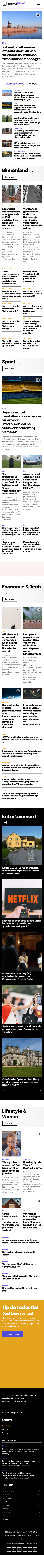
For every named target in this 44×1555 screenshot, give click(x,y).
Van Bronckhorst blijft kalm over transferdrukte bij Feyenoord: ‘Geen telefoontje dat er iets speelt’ (18, 1475)
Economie (6, 702)
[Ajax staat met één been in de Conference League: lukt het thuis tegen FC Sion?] (32, 461)
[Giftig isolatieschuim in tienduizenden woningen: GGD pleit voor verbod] (7, 143)
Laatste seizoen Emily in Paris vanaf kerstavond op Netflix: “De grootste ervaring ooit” (21, 924)
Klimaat (5, 43)
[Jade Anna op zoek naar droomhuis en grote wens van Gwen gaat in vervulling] (22, 1004)
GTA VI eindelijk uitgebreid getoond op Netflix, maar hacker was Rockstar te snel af (10, 642)
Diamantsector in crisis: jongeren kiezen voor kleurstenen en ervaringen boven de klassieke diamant (11, 716)
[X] (30, 1549)
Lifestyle (5, 1159)
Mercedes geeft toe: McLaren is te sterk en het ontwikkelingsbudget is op (32, 546)
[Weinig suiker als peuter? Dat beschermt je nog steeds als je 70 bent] (11, 1143)
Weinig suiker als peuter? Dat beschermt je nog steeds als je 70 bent (11, 1168)
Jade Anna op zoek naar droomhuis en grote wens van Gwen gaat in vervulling (21, 1029)
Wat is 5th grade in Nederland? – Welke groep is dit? (11, 343)
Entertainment (19, 151)
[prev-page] (4, 1091)
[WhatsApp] (35, 1549)
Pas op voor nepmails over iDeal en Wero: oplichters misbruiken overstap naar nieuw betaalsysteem (21, 753)
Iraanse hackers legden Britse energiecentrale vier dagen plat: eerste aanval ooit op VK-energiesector (21, 781)
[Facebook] (9, 1549)
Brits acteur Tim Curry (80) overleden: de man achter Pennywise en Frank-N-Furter (18, 977)
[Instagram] (14, 1549)
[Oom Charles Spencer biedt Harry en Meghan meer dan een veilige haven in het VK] (22, 1057)
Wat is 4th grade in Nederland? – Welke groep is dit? (32, 293)
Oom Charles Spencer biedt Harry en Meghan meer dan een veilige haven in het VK (20, 1082)
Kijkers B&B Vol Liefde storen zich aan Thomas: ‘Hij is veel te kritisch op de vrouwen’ (27, 156)
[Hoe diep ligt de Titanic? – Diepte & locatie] (32, 1143)
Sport (16, 103)
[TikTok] (19, 1549)
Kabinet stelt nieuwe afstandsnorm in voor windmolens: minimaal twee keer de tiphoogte (21, 1451)
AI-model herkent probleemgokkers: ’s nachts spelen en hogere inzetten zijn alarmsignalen (20, 796)
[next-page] (40, 1091)
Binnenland (18, 128)
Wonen (16, 141)
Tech (4, 632)
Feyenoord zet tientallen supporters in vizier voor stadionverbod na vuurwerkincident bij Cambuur (27, 109)
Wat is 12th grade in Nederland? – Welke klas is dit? (10, 308)
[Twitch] (25, 1549)
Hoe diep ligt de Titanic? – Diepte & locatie (32, 1165)
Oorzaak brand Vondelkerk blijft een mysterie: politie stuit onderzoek (31, 276)
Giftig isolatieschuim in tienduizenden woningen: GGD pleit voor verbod (27, 145)
